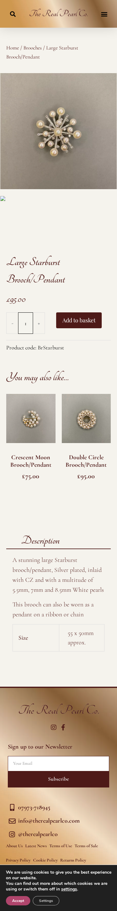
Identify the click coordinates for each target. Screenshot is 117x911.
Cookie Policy (45, 860)
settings (69, 889)
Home (12, 47)
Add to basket (78, 320)
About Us (14, 845)
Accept (18, 900)
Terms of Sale (86, 845)
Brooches (32, 47)
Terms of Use (60, 845)
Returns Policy (73, 860)
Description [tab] (40, 540)
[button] (12, 14)
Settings (46, 900)
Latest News (36, 845)
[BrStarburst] (58, 131)
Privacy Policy (18, 860)
